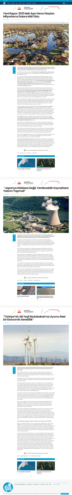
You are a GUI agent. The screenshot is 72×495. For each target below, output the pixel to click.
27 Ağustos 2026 (20, 170)
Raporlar (34, 3)
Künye (65, 0)
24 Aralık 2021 (13, 194)
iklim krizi (21, 280)
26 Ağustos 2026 (40, 171)
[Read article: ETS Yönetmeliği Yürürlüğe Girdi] (26, 162)
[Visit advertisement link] (36, 9)
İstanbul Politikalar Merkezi (35, 455)
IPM (29, 455)
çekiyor (34, 120)
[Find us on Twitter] (4, 1)
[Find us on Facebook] (3, 1)
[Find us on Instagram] (57, 484)
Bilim (17, 3)
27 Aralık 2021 (13, 19)
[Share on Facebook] (14, 68)
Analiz (24, 3)
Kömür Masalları (57, 0)
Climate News (28, 3)
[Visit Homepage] (4, 3)
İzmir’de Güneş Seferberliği (23, 296)
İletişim (68, 0)
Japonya (25, 280)
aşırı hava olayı (22, 152)
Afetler (20, 3)
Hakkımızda (62, 0)
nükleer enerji (30, 280)
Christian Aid (28, 152)
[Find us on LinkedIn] (7, 1)
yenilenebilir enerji (37, 280)
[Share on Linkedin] (14, 70)
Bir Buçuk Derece (52, 0)
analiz (40, 73)
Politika (8, 3)
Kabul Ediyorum (65, 493)
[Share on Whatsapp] (14, 72)
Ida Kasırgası (34, 152)
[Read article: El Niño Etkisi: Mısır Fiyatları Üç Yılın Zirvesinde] (46, 162)
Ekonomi (13, 3)
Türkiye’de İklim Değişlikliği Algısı (44, 0)
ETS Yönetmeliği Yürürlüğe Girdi (24, 168)
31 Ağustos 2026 (20, 297)
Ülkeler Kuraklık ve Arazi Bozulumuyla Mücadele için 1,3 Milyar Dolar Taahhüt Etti (45, 297)
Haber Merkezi (6, 19)
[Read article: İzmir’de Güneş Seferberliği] (26, 290)
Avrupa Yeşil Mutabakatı (24, 455)
